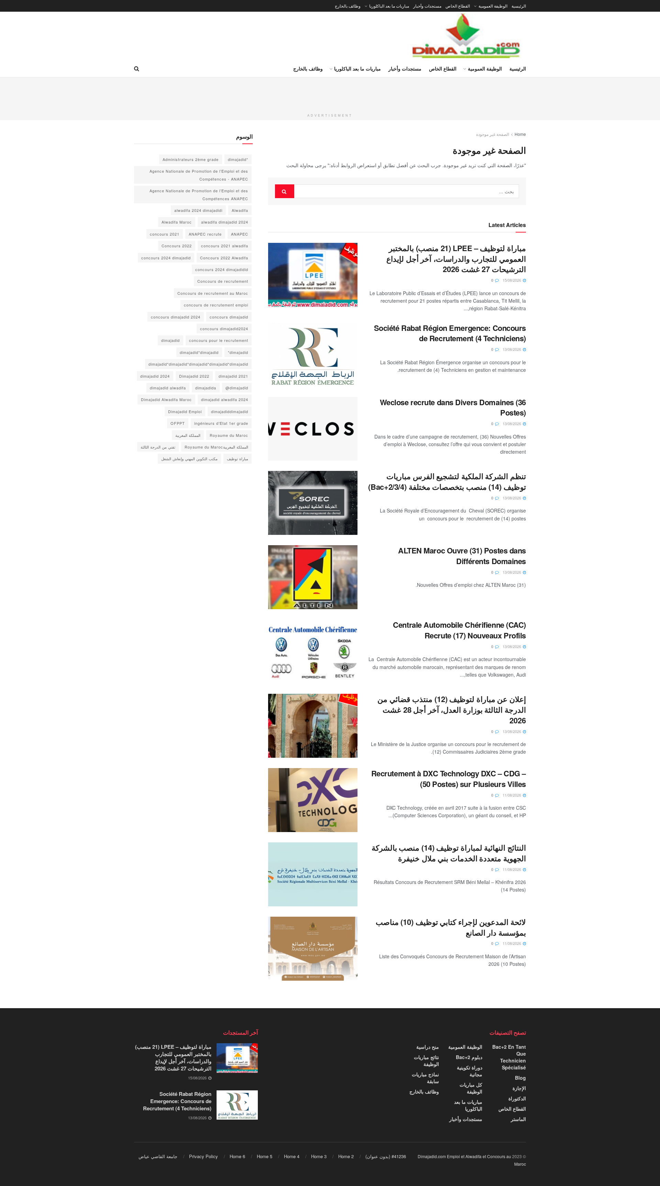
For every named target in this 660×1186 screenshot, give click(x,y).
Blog (520, 1077)
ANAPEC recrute (205, 234)
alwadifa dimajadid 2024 (224, 222)
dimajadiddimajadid (229, 411)
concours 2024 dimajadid (166, 257)
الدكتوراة (517, 1098)
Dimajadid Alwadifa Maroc (166, 399)
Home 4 (291, 1156)
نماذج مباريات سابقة (425, 1078)
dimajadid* (238, 352)
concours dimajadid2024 (224, 328)
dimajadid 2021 (233, 376)
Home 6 (237, 1156)
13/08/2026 (512, 349)
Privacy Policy (203, 1156)
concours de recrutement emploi (216, 305)
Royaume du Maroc (229, 435)
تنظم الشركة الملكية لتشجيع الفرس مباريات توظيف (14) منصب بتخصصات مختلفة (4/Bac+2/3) (447, 481)
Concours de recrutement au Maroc (212, 293)
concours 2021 (164, 234)
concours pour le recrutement (218, 340)
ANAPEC (239, 234)
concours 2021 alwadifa (224, 245)
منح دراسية (427, 1046)
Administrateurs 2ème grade (191, 159)
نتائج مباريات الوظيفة (426, 1060)
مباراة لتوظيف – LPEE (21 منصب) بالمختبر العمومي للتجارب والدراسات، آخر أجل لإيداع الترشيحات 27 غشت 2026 (456, 258)
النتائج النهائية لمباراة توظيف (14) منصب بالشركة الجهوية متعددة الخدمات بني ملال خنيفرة (449, 853)
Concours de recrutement (222, 281)
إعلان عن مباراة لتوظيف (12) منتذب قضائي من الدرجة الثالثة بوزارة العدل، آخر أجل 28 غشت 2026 (451, 709)
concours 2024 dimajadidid (221, 269)
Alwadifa (240, 210)
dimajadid (170, 340)
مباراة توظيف (237, 458)
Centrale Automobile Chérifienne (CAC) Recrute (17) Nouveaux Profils (459, 630)
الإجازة (519, 1088)
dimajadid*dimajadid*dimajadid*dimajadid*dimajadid (198, 364)
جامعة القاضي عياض (158, 1156)
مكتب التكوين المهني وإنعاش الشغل (189, 458)
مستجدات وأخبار (427, 6)
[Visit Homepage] (467, 35)
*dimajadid (238, 159)
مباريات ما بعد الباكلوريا (389, 6)
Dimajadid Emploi (185, 411)
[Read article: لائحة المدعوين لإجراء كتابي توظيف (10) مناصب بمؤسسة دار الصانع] (313, 949)
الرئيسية (519, 6)
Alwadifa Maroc (177, 222)
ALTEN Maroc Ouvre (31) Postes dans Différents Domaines (462, 556)
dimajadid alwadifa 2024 (224, 399)
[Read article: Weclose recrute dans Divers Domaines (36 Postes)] (313, 429)
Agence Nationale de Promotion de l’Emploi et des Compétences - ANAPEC (199, 174)
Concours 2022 (177, 245)
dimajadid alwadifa (168, 387)
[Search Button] (136, 68)
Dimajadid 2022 (194, 376)
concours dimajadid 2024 (175, 317)
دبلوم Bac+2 (469, 1057)
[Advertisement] (330, 92)
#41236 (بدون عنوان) (385, 1156)
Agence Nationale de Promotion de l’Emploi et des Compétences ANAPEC (199, 194)
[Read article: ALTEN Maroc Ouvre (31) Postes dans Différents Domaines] (313, 577)
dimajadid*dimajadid (199, 352)
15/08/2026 (512, 280)
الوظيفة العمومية (492, 6)
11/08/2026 (512, 795)
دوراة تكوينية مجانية (469, 1071)
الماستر (518, 1118)
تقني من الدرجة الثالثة (158, 447)
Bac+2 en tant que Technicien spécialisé (509, 1057)
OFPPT (177, 423)
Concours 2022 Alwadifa (224, 257)
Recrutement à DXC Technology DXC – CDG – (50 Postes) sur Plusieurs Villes (448, 778)
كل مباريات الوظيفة (471, 1088)
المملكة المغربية (187, 435)
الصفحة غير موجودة (492, 134)
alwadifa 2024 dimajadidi (198, 210)
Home (520, 134)
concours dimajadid (229, 317)
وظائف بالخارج (348, 6)
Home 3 (319, 1156)
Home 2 (346, 1156)
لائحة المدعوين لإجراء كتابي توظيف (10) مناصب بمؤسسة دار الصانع (451, 927)
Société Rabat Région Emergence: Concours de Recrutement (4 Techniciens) (450, 333)
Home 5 (264, 1156)
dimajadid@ (237, 387)
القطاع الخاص (458, 6)
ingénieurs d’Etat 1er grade (221, 423)
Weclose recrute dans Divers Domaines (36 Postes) (453, 407)
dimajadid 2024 (155, 376)
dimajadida (205, 387)
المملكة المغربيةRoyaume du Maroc (216, 447)
